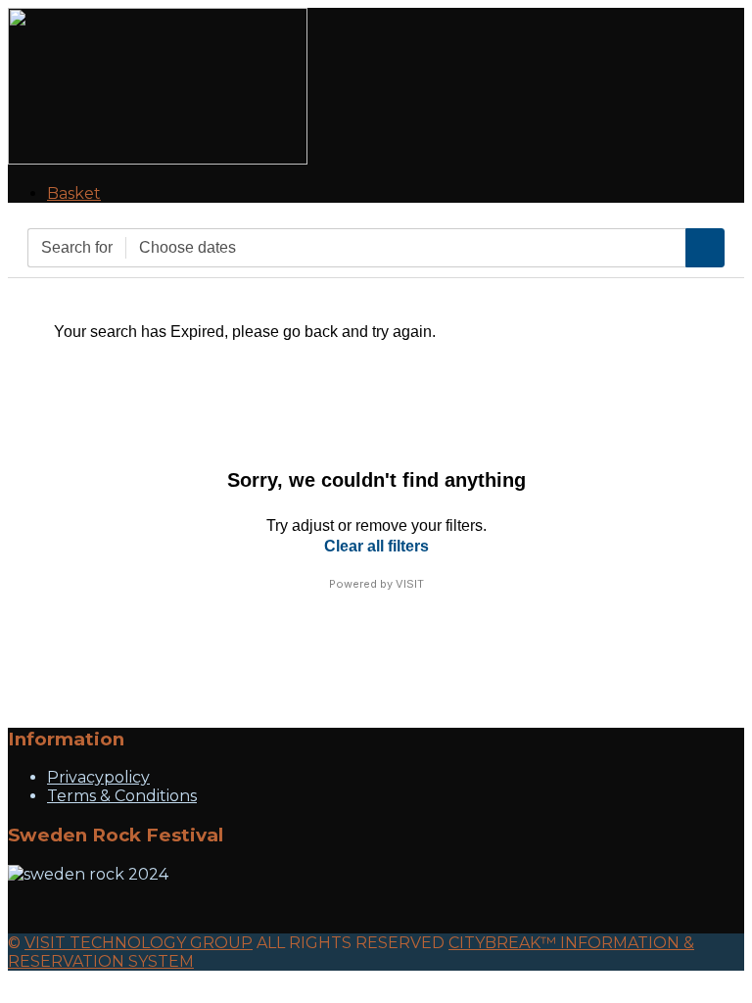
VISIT (410, 584)
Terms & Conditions (122, 796)
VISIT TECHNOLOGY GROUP (138, 942)
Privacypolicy (98, 777)
